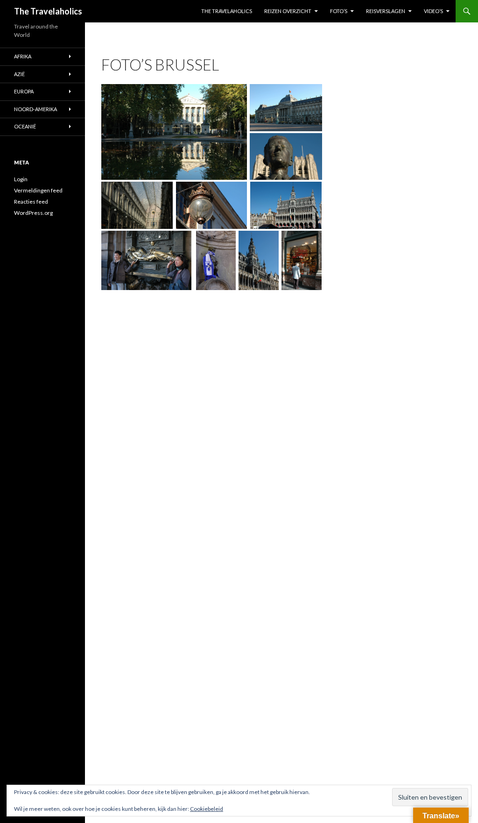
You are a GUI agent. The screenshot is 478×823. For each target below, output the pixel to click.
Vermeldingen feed (38, 190)
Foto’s (338, 11)
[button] (174, 132)
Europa (24, 91)
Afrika (22, 56)
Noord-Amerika (35, 109)
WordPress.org (33, 212)
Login (21, 179)
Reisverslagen (385, 11)
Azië (19, 74)
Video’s (433, 11)
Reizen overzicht (287, 11)
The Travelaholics (48, 11)
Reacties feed (31, 201)
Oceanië (25, 126)
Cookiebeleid (206, 808)
